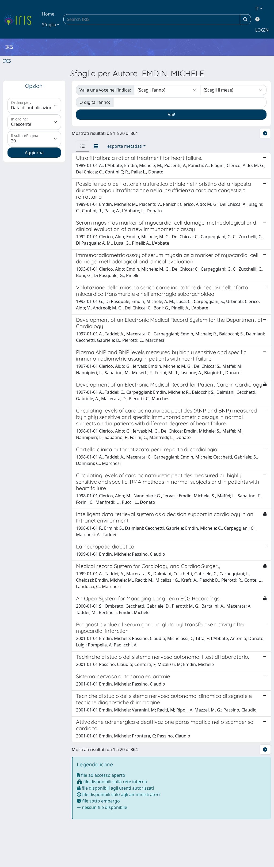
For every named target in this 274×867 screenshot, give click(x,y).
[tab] (82, 146)
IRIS (7, 61)
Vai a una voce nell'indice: (105, 90)
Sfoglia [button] (49, 25)
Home (48, 14)
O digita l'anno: (94, 102)
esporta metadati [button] (124, 146)
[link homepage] (19, 19)
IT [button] (257, 9)
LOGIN (262, 30)
